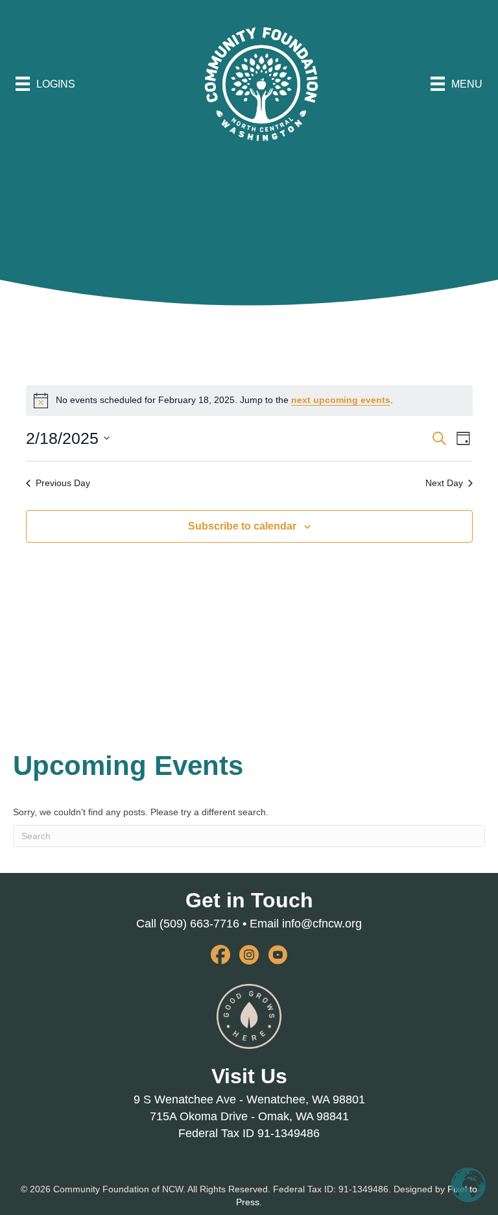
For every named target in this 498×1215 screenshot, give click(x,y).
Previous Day (63, 483)
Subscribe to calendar (242, 526)
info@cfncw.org (322, 923)
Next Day (444, 483)
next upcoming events (340, 400)
